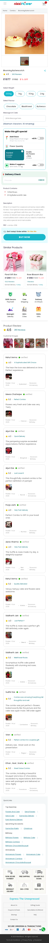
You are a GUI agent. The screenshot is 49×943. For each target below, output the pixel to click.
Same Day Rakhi (12, 828)
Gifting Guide (35, 905)
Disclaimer (38, 940)
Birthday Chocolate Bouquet (16, 846)
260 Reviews (17, 74)
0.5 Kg (8, 93)
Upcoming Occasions (14, 824)
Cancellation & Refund (35, 910)
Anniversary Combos (13, 859)
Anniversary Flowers (13, 854)
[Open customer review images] (8, 343)
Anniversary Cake (33, 854)
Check (41, 180)
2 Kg (42, 93)
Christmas (28, 828)
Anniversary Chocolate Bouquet (18, 862)
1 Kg (20, 93)
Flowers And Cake (12, 812)
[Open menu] (5, 3)
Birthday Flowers (12, 838)
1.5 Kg (31, 93)
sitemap (14, 915)
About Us (14, 905)
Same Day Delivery (26, 816)
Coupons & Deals (14, 910)
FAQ (35, 915)
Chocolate (11, 106)
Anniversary (10, 850)
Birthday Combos (12, 842)
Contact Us (14, 919)
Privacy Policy (27, 940)
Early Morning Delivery (14, 820)
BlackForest (27, 106)
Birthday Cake (29, 838)
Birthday (8, 833)
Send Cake (9, 816)
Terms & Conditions (13, 940)
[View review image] (24, 377)
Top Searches (10, 807)
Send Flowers (30, 812)
